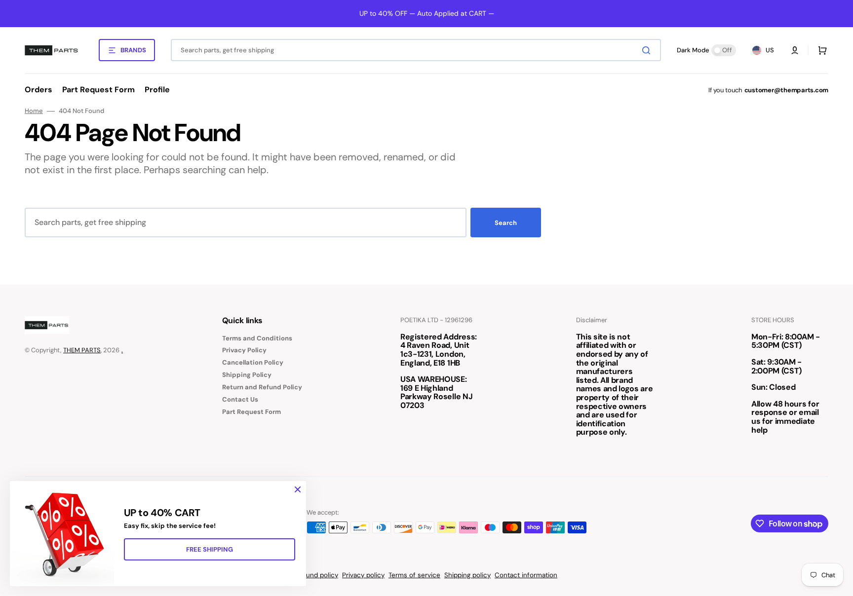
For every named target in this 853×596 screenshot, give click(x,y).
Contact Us (240, 399)
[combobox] (416, 50)
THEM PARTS (82, 350)
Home (34, 111)
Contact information (526, 575)
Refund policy (317, 575)
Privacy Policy (244, 350)
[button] (795, 50)
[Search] (648, 50)
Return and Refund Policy (262, 387)
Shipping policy (467, 575)
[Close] (297, 489)
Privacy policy (363, 575)
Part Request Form (251, 412)
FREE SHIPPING (209, 549)
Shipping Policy (246, 375)
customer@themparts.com (786, 90)
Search (506, 223)
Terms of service (414, 575)
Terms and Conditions (257, 338)
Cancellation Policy (252, 362)
